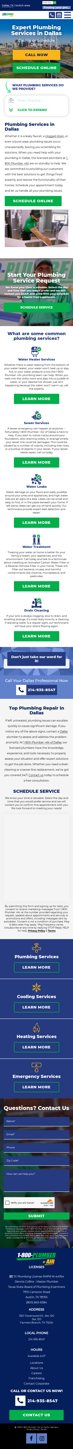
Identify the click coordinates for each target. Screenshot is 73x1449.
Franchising (36, 1378)
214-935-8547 (36, 1339)
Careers (36, 1373)
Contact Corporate (36, 1383)
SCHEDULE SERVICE (36, 307)
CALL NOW (36, 55)
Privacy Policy (36, 930)
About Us (36, 1368)
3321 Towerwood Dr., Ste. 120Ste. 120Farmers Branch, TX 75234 (36, 1319)
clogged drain (54, 136)
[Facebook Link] (31, 1438)
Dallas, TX (7, 5)
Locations (36, 1362)
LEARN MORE (36, 398)
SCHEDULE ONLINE (36, 67)
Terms (52, 930)
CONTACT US (36, 1415)
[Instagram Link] (42, 1438)
